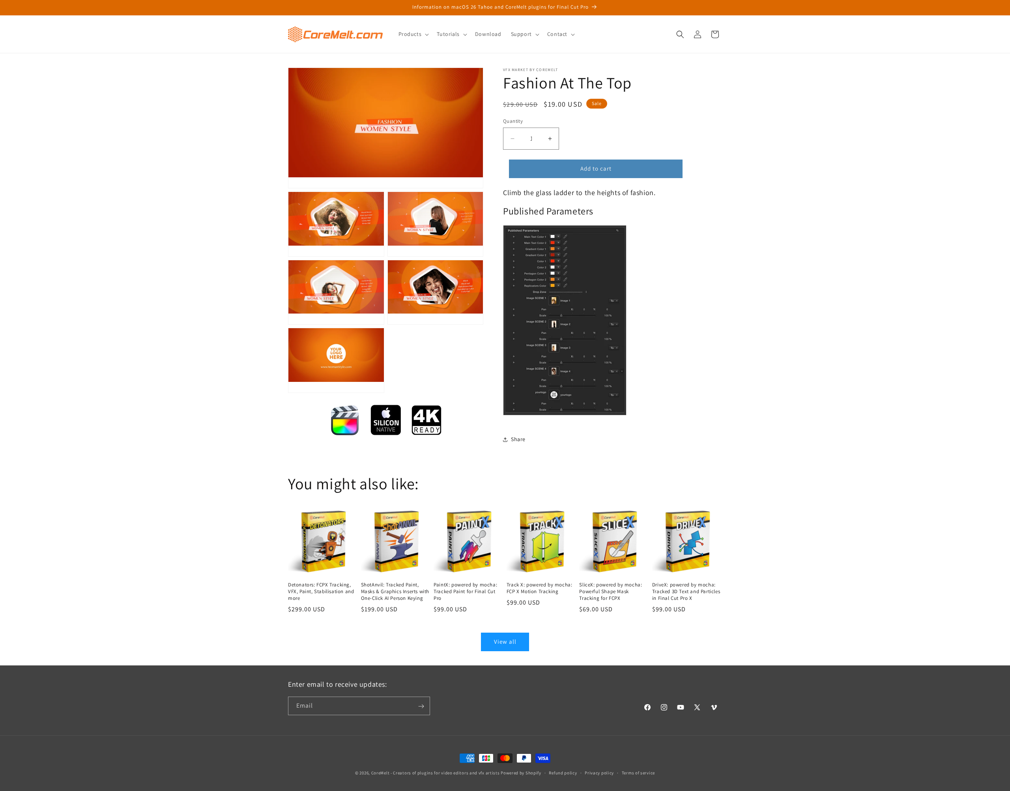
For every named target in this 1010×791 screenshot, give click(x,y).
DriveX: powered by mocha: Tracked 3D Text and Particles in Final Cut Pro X (686, 591)
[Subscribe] (421, 706)
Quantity (513, 121)
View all (505, 641)
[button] (413, 34)
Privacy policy (599, 772)
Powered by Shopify (521, 773)
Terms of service (638, 772)
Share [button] (518, 439)
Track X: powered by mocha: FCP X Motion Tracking (539, 588)
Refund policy (563, 772)
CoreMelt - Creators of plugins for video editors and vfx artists (435, 773)
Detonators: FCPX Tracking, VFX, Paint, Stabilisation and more (321, 591)
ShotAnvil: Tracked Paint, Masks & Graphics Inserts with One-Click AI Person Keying (395, 591)
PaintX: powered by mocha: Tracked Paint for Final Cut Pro (465, 591)
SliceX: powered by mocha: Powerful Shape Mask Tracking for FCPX (610, 591)
